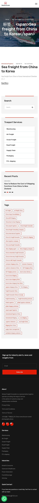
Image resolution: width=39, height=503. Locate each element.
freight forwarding (10, 298)
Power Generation (7, 472)
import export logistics (11, 310)
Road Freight (11, 145)
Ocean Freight (11, 140)
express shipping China (11, 287)
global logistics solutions (23, 302)
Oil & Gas (4, 478)
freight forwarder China (11, 291)
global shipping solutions (11, 306)
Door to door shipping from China (14, 283)
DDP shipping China (28, 268)
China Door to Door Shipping (12, 222)
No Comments (29, 63)
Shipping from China (10, 325)
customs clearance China (12, 268)
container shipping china (11, 264)
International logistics (7, 63)
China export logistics (11, 226)
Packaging (10, 156)
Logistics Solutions (10, 321)
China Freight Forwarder (26, 226)
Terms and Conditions (8, 409)
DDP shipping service (10, 272)
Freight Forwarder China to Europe (14, 295)
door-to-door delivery (25, 272)
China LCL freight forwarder (12, 237)
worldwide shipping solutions (13, 333)
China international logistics (12, 233)
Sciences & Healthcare (8, 468)
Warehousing (11, 129)
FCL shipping (11, 161)
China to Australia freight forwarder (14, 252)
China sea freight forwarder (12, 245)
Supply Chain (11, 150)
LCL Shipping (23, 318)
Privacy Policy (6, 405)
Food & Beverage (7, 475)
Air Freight (10, 134)
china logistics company (11, 241)
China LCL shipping (28, 237)
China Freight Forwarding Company (14, 229)
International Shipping (11, 318)
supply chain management (12, 329)
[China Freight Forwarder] (5, 4)
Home (7, 19)
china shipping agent (10, 249)
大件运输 (4, 416)
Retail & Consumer (7, 465)
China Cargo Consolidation (12, 214)
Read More (4, 83)
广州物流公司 (11, 416)
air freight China (18, 210)
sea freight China (23, 321)
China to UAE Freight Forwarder (13, 260)
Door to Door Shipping (11, 275)
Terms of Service (7, 413)
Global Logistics (9, 302)
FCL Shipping (24, 287)
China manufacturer (22, 416)
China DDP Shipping (10, 218)
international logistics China (12, 314)
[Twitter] (11, 424)
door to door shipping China (12, 279)
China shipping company (26, 249)
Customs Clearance (27, 264)
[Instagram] (7, 424)
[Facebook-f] (3, 424)
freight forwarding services (25, 298)
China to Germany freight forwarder (14, 256)
